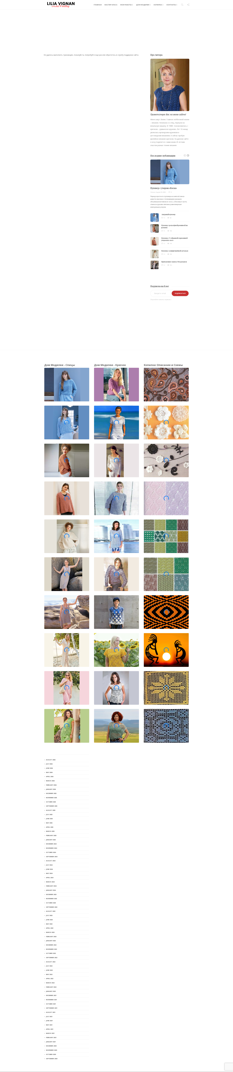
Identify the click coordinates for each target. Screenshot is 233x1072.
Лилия (152, 192)
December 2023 (51, 894)
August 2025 (50, 810)
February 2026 (51, 785)
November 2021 (51, 1000)
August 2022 (50, 962)
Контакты (171, 5)
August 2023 (50, 911)
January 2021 (51, 1042)
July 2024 (49, 865)
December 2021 (51, 995)
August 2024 (50, 861)
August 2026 (50, 760)
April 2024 (49, 877)
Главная (98, 5)
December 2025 (51, 793)
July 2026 (49, 764)
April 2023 (49, 928)
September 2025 (51, 806)
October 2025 (51, 802)
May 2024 (49, 873)
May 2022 (49, 974)
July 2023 (49, 915)
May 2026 (49, 772)
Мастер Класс (110, 5)
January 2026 (51, 789)
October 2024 (51, 852)
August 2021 (50, 1012)
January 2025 (51, 840)
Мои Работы (126, 5)
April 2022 (49, 978)
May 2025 (49, 823)
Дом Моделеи (142, 5)
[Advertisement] (116, 28)
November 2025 (51, 798)
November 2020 (51, 1050)
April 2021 (49, 1029)
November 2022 (51, 949)
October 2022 (51, 953)
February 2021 (51, 1037)
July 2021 (49, 1016)
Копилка (158, 5)
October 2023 (51, 903)
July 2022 (49, 966)
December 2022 (51, 945)
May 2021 (49, 1025)
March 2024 (50, 882)
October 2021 (51, 1004)
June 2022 (49, 970)
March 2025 (50, 831)
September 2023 (51, 907)
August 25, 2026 (161, 192)
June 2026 (49, 768)
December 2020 (51, 1046)
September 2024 (51, 856)
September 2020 (51, 1059)
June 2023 (49, 920)
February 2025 (51, 835)
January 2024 (51, 890)
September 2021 (51, 1008)
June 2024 (49, 869)
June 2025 (49, 819)
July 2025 (49, 814)
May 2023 (49, 924)
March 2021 (50, 1033)
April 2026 (49, 776)
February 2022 (51, 987)
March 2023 (50, 932)
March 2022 (50, 983)
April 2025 (49, 827)
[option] (169, 214)
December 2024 (51, 844)
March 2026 (50, 781)
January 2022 (51, 991)
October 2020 (51, 1054)
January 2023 (51, 941)
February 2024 (51, 886)
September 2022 (51, 957)
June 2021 (49, 1021)
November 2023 (51, 898)
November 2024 (51, 848)
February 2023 (51, 936)
